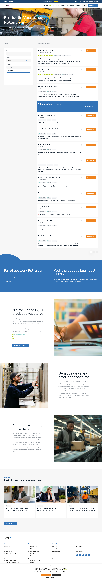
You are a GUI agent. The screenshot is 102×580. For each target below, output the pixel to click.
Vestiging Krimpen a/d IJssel (34, 560)
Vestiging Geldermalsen (33, 555)
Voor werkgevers (55, 548)
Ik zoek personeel (70, 5)
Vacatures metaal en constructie (11, 555)
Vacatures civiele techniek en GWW (11, 562)
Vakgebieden (56, 5)
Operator (16, 336)
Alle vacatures (7, 546)
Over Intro (63, 5)
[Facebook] (80, 555)
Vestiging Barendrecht (33, 548)
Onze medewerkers (56, 551)
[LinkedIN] (83, 555)
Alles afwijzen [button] (56, 574)
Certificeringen (79, 546)
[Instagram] (77, 555)
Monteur (16, 339)
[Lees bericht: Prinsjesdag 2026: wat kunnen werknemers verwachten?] (51, 502)
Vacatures (46, 5)
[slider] (7, 72)
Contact (78, 5)
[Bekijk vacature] (67, 57)
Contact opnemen (56, 558)
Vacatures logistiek (8, 551)
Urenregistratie (82, 1)
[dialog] (51, 572)
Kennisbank (77, 1)
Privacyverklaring (79, 551)
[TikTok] (89, 555)
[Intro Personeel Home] (7, 5)
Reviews (53, 549)
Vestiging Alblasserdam (33, 546)
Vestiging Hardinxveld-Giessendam (35, 556)
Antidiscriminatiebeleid (80, 549)
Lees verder (65, 569)
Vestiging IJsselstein (32, 558)
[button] (51, 578)
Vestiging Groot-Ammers (33, 551)
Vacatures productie (8, 556)
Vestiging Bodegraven (32, 549)
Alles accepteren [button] (46, 574)
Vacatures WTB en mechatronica (11, 560)
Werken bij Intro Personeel (93, 1)
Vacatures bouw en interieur (10, 558)
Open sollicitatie (7, 548)
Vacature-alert (7, 549)
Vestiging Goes (31, 553)
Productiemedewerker (19, 334)
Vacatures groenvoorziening (10, 553)
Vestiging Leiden (31, 562)
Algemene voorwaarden (81, 548)
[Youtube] (86, 555)
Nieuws (87, 1)
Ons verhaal (54, 546)
